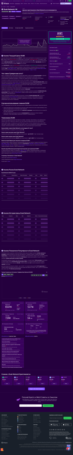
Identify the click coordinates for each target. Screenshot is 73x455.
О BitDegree (35, 426)
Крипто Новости (13, 157)
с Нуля (8, 161)
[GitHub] (64, 429)
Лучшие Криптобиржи (4, 430)
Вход (70, 0)
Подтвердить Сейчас (40, 332)
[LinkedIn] (57, 429)
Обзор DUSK (4, 27)
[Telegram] (51, 429)
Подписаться (67, 418)
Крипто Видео (3, 423)
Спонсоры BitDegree (36, 434)
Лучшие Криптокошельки (5, 433)
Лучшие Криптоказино (5, 434)
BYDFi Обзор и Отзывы (36, 420)
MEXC (12, 68)
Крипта (4, 6)
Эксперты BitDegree (36, 427)
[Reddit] (62, 429)
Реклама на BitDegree (36, 433)
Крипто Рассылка (4, 419)
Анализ (7, 383)
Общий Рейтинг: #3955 (5, 11)
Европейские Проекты (36, 430)
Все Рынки (11, 27)
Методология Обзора (36, 429)
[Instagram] (60, 429)
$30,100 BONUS (59, 38)
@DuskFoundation (9, 276)
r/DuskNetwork (5, 336)
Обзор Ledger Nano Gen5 (21, 438)
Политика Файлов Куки (59, 449)
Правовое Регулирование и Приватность (48, 449)
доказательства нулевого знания (8, 84)
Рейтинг (8, 6)
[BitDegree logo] (4, 442)
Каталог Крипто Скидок (17, 153)
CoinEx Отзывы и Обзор (37, 422)
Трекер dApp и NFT (4, 438)
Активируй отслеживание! (39, 13)
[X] (50, 429)
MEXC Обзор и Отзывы (36, 418)
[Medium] (59, 429)
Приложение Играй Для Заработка (7, 426)
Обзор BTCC (35, 419)
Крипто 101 (3, 418)
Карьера (34, 437)
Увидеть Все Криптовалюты (36, 388)
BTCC (15, 68)
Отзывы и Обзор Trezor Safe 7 (22, 437)
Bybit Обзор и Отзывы (36, 416)
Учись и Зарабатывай (4, 416)
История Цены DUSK (19, 27)
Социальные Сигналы (29, 27)
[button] (50, 1)
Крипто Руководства (4, 420)
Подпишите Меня (48, 405)
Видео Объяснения (18, 159)
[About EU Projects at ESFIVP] (53, 437)
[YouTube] (53, 429)
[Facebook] (55, 429)
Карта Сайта (40, 449)
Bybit (9, 68)
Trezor (35, 69)
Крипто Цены (3, 437)
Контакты (34, 438)
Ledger (31, 69)
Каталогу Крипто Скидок (24, 144)
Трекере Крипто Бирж (41, 68)
